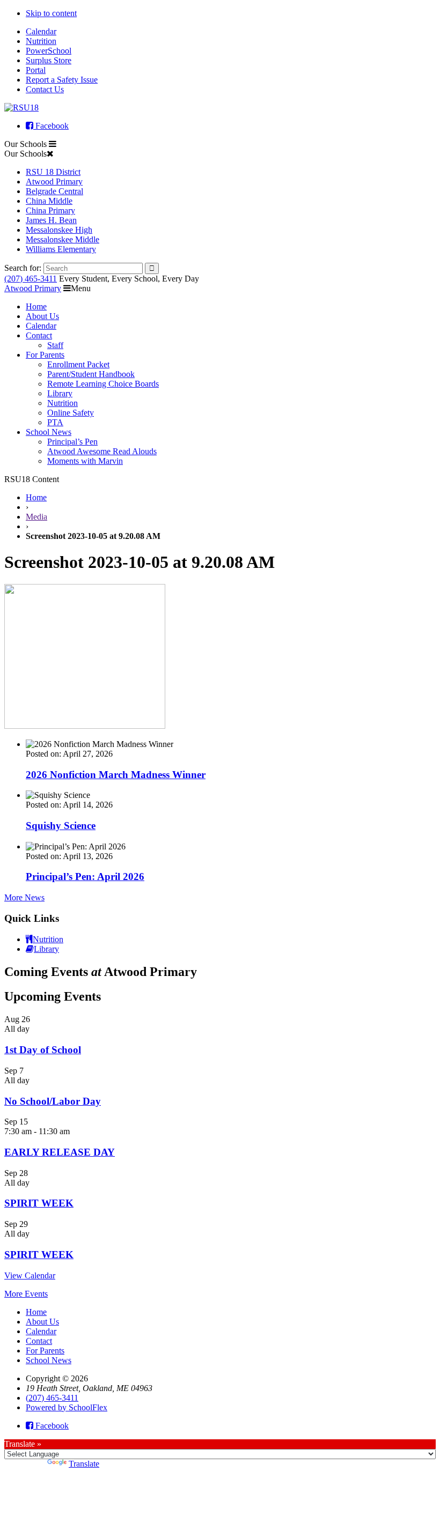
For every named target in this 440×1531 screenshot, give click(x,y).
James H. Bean (51, 220)
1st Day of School (42, 1049)
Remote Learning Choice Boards (103, 383)
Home (36, 306)
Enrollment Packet (78, 364)
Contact (39, 335)
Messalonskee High (59, 229)
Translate (84, 1463)
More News (24, 897)
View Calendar (29, 1275)
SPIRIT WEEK (39, 1203)
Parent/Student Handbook (91, 374)
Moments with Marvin (85, 460)
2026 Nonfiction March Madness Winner (116, 774)
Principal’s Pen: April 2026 (85, 876)
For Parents (45, 354)
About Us (42, 316)
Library (59, 393)
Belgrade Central (54, 191)
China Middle (49, 200)
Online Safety (70, 412)
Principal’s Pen (72, 441)
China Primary (50, 210)
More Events (26, 1293)
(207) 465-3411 (30, 278)
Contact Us (45, 89)
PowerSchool (48, 50)
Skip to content (51, 13)
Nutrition (41, 41)
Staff (55, 345)
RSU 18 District (53, 171)
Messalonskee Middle (62, 239)
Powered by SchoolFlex (66, 1407)
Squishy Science (61, 825)
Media (36, 516)
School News (48, 432)
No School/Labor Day (52, 1101)
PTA (55, 422)
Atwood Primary (54, 181)
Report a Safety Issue (62, 79)
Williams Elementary (61, 249)
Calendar (41, 31)
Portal (36, 70)
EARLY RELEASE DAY (59, 1152)
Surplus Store (48, 60)
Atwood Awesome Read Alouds (102, 451)
